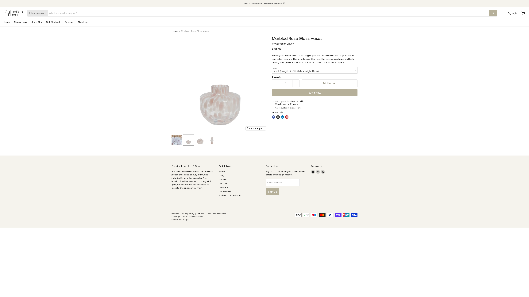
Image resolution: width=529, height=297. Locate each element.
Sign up (272, 191)
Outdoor (223, 183)
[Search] (493, 13)
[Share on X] (278, 117)
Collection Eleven (284, 43)
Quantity (276, 77)
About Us (82, 22)
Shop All (36, 22)
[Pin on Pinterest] (286, 117)
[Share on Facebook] (273, 117)
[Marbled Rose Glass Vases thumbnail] (176, 139)
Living (221, 175)
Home (6, 22)
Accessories (225, 191)
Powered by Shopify (180, 219)
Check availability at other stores (288, 108)
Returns (200, 213)
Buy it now (314, 92)
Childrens (223, 187)
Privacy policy (188, 213)
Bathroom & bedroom (230, 195)
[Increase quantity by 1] (295, 83)
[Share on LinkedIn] (282, 117)
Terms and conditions (216, 213)
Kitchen (222, 179)
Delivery (175, 213)
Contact (69, 22)
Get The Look (53, 22)
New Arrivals (20, 22)
